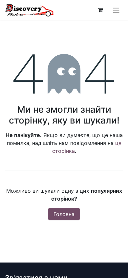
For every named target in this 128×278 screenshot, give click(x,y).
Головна (64, 214)
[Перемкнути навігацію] (116, 10)
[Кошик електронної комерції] (100, 9)
